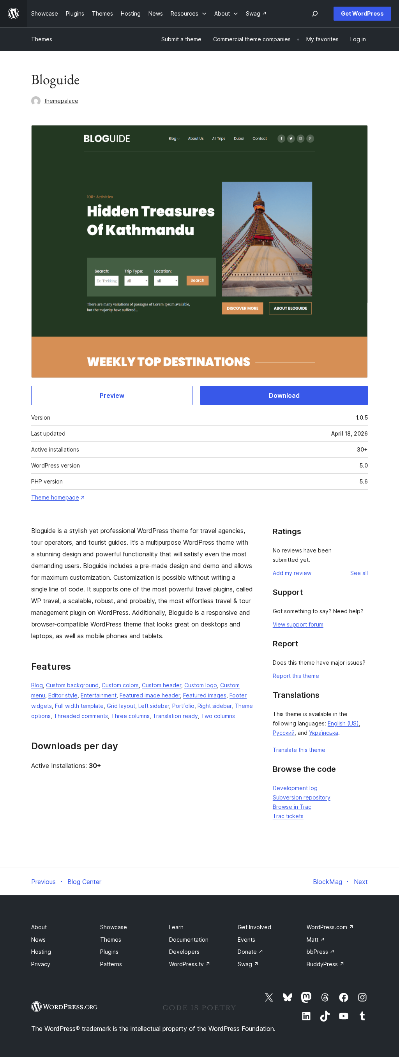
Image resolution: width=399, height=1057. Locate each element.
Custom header (161, 685)
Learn (176, 927)
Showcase (113, 927)
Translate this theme (299, 749)
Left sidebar (153, 705)
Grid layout (121, 705)
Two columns (218, 716)
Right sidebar (214, 705)
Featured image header (150, 695)
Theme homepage (55, 497)
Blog (37, 685)
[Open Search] (315, 13)
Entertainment (99, 695)
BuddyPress (325, 964)
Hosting (41, 951)
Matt (316, 939)
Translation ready (175, 716)
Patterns (111, 964)
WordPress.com (330, 927)
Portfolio (183, 705)
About (39, 927)
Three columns (130, 716)
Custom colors (120, 685)
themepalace (61, 100)
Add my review (292, 573)
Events (246, 939)
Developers (184, 951)
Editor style (63, 695)
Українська (323, 732)
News (38, 939)
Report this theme (296, 675)
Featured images (204, 695)
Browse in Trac (292, 806)
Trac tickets (288, 816)
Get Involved (254, 927)
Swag (248, 964)
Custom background (72, 685)
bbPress (321, 951)
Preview (112, 395)
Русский (284, 732)
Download (284, 395)
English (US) (343, 723)
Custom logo (200, 685)
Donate (250, 951)
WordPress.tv (189, 964)
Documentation (188, 939)
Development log (295, 788)
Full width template (79, 705)
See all (359, 573)
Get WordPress (362, 13)
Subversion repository (301, 797)
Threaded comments (81, 716)
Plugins (109, 951)
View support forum (298, 624)
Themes (41, 39)
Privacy (40, 964)
